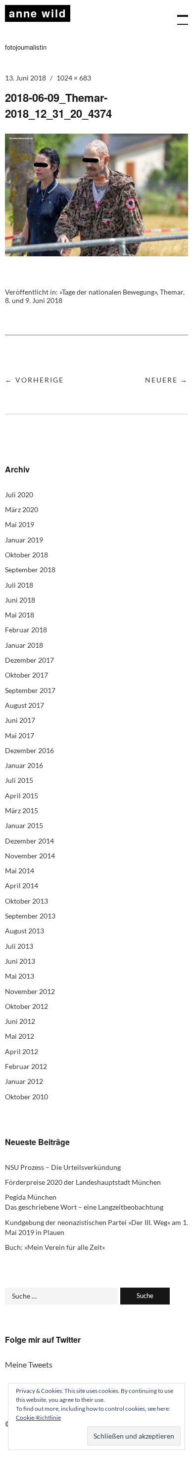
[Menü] (178, 15)
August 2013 (24, 930)
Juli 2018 (19, 585)
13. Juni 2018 (25, 78)
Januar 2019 (24, 540)
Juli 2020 (19, 494)
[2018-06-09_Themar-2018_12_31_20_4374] (96, 253)
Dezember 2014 (29, 841)
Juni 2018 (20, 600)
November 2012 (30, 991)
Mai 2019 (19, 524)
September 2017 (30, 690)
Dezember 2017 (29, 660)
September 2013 (30, 916)
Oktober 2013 (26, 901)
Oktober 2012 (26, 1006)
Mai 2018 (19, 615)
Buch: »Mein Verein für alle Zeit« (55, 1247)
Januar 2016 (24, 765)
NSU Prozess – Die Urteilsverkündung (63, 1167)
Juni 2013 (20, 961)
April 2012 (21, 1051)
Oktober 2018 (26, 554)
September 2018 (30, 569)
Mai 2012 (19, 1036)
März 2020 (21, 509)
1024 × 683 (73, 78)
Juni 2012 (20, 1021)
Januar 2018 (24, 645)
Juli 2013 (19, 946)
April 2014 (21, 885)
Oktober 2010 (26, 1096)
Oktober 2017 (26, 675)
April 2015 (21, 795)
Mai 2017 (19, 735)
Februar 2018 (26, 629)
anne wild (37, 13)
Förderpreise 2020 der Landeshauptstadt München (83, 1182)
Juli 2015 (19, 780)
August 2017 (24, 705)
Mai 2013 (19, 976)
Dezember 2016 (29, 750)
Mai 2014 (19, 870)
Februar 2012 (26, 1066)
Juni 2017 (20, 720)
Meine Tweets (28, 1364)
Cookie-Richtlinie (38, 1417)
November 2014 (30, 855)
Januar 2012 (24, 1081)
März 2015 (21, 810)
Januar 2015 (24, 825)
